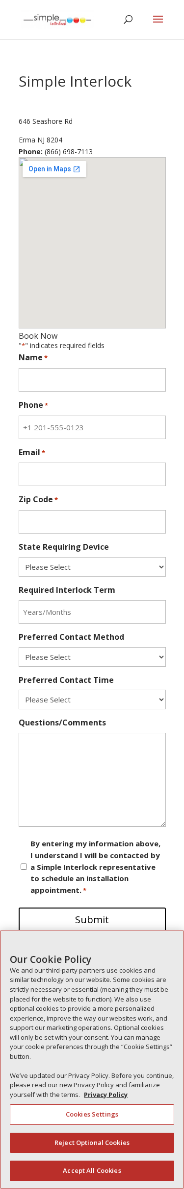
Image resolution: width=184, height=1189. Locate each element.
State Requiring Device (64, 546)
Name (33, 357)
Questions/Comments (62, 722)
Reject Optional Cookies (92, 1142)
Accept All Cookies (92, 1170)
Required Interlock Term (67, 589)
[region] (92, 1059)
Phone (33, 404)
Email (32, 452)
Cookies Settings (92, 1114)
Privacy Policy (106, 1094)
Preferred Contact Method (71, 636)
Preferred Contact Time (66, 680)
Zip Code (38, 499)
